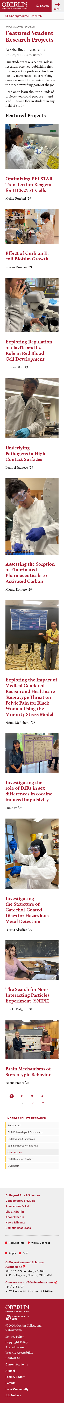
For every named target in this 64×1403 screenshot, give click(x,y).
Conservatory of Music (20, 1200)
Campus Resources (18, 1227)
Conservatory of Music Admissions (29, 1282)
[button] (42, 6)
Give (25, 1253)
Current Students (16, 1364)
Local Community (17, 1389)
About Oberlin (14, 1217)
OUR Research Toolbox (21, 1159)
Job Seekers (13, 1395)
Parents (10, 1382)
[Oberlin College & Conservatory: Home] (14, 6)
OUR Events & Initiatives (21, 1139)
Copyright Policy (16, 1342)
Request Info (16, 1242)
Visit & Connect (40, 1242)
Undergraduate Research (25, 15)
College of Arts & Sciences (22, 1195)
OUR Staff (13, 1165)
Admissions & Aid (17, 1206)
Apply (12, 1253)
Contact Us (12, 1358)
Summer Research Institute (23, 1145)
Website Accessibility (19, 1352)
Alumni (10, 1370)
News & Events (15, 1222)
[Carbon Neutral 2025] (32, 1318)
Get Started (14, 1125)
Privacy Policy (14, 1336)
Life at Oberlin (14, 1211)
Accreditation (14, 1347)
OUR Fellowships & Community (25, 1132)
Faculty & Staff (15, 1376)
